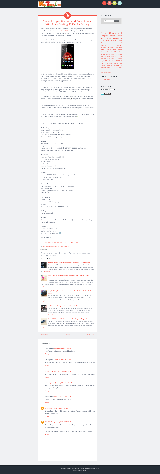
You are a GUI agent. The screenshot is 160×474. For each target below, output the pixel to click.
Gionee (108, 52)
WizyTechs (64, 253)
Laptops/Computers (106, 65)
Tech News (106, 38)
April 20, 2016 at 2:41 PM (63, 360)
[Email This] (41, 249)
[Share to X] (44, 249)
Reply (47, 354)
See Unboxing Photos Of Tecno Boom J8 (55, 247)
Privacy (85, 470)
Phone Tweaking (106, 63)
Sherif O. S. (49, 371)
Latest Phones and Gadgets (81, 253)
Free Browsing (117, 38)
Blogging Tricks (105, 67)
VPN (106, 61)
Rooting (119, 58)
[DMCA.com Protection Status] (106, 94)
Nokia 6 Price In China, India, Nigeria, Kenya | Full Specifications (69, 262)
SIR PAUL (48, 408)
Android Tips (114, 67)
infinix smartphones (108, 50)
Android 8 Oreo (107, 72)
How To (109, 41)
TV (115, 58)
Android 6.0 (115, 61)
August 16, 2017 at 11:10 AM (62, 422)
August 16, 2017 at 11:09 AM (62, 408)
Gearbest (103, 70)
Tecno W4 (64, 31)
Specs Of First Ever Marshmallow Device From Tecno (60, 242)
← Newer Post (43, 335)
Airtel (120, 43)
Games (119, 50)
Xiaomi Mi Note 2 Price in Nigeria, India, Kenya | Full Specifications (70, 319)
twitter (110, 61)
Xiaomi (120, 54)
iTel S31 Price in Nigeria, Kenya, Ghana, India (63, 306)
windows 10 (118, 65)
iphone (116, 52)
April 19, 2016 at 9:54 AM (62, 348)
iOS (112, 52)
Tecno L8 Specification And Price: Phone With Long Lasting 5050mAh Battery (67, 22)
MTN (102, 41)
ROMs (120, 67)
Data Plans (117, 41)
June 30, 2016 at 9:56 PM (62, 396)
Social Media (110, 58)
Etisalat (119, 45)
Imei (120, 61)
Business (111, 56)
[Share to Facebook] (46, 249)
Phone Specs (116, 35)
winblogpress (50, 383)
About (97, 469)
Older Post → (91, 335)
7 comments (53, 256)
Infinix (108, 54)
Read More (47, 271)
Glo (120, 47)
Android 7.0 (118, 63)
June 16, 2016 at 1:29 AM (63, 383)
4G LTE (117, 56)
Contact (91, 469)
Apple (102, 61)
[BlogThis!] (43, 249)
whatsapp (104, 47)
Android (111, 43)
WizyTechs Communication (80, 469)
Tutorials (113, 54)
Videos (103, 52)
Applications (105, 45)
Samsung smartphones (112, 70)
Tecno (43, 256)
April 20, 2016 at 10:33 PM (62, 371)
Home (68, 335)
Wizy (80, 470)
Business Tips (113, 47)
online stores (105, 56)
